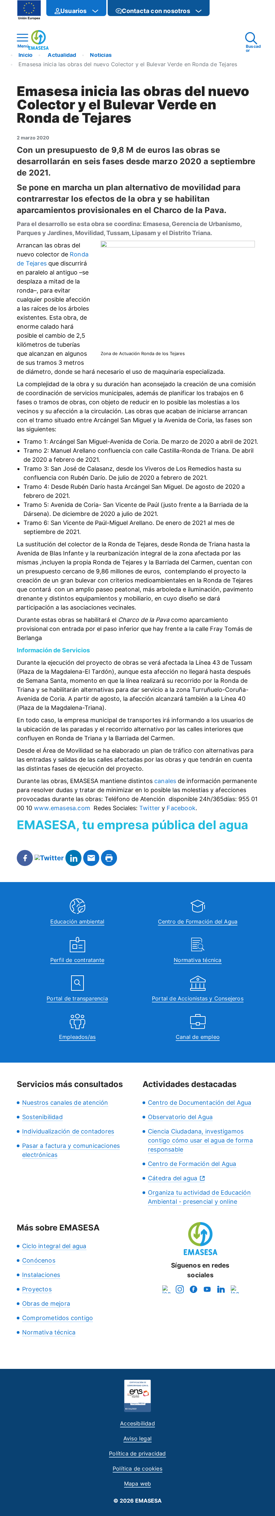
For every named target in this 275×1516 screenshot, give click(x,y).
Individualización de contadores (68, 1131)
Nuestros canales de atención (65, 1102)
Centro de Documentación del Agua (199, 1102)
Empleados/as (77, 1037)
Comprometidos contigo (57, 1317)
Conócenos (38, 1260)
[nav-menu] (95, 11)
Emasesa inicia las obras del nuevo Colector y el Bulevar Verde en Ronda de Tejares (127, 64)
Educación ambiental (77, 921)
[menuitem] (76, 8)
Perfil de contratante (77, 960)
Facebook (181, 807)
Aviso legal (137, 1438)
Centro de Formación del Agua (198, 921)
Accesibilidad (137, 1423)
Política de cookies (137, 1468)
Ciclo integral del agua (54, 1246)
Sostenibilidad (42, 1116)
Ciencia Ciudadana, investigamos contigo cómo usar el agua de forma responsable (200, 1140)
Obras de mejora (46, 1303)
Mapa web (137, 1483)
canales (165, 780)
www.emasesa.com (62, 807)
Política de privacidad (137, 1453)
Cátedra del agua (172, 1178)
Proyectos (37, 1289)
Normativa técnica (197, 960)
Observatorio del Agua (180, 1116)
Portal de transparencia (77, 998)
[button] (223, 11)
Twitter (149, 807)
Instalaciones (41, 1274)
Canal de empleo (198, 1037)
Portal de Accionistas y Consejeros (197, 998)
